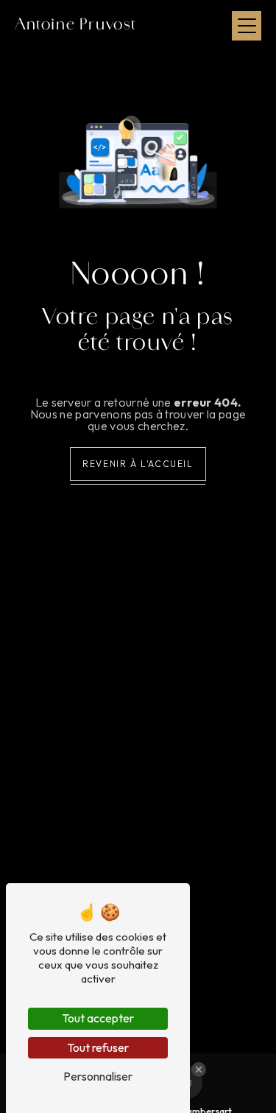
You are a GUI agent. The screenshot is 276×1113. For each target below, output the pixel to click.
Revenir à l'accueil (137, 463)
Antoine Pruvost (76, 25)
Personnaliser (97, 1076)
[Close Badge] (198, 1069)
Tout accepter (98, 1018)
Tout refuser (98, 1047)
